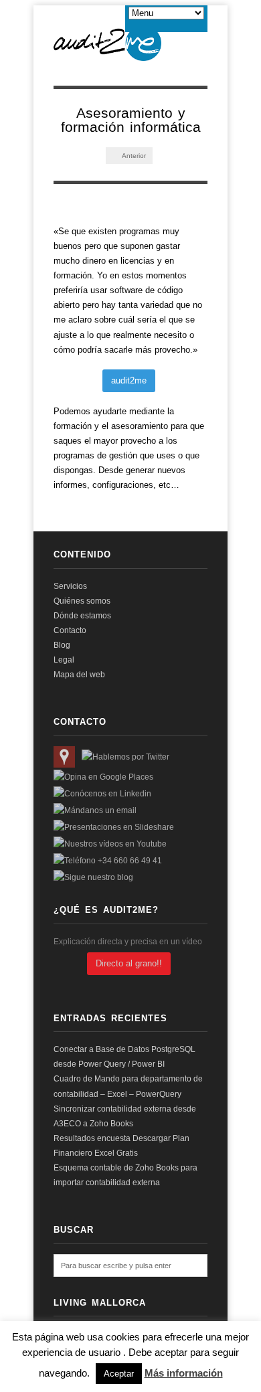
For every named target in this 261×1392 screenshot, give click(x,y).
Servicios (70, 586)
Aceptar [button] (119, 1374)
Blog (62, 645)
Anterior (133, 155)
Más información (184, 1373)
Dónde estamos (82, 615)
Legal (64, 660)
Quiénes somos (82, 601)
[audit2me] (107, 53)
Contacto (70, 630)
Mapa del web (79, 674)
